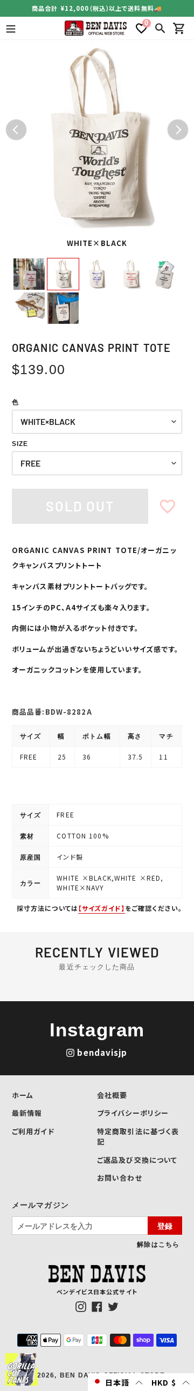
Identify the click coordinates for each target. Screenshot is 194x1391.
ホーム (22, 1095)
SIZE (20, 444)
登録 (164, 1225)
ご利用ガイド (33, 1131)
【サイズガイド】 (101, 908)
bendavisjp (102, 1052)
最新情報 (27, 1113)
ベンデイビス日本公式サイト (97, 1291)
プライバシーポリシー (133, 1113)
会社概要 (112, 1095)
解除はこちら (158, 1244)
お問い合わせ (119, 1178)
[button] (117, 1382)
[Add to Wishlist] (167, 506)
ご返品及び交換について (137, 1160)
